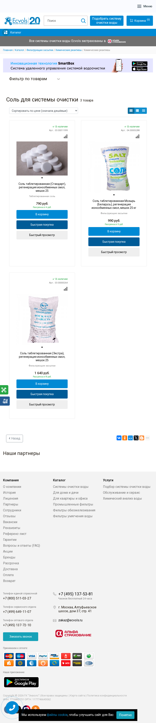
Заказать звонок (21, 636)
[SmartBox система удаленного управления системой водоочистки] (78, 65)
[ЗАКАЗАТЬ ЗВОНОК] (12, 707)
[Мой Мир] (130, 437)
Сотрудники (12, 510)
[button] (131, 111)
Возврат (9, 581)
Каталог (15, 32)
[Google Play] (21, 682)
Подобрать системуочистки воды (106, 21)
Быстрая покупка (42, 224)
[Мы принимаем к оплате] (53, 660)
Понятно (125, 715)
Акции (8, 551)
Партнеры (10, 504)
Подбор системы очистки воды (127, 487)
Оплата (8, 575)
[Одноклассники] (124, 437)
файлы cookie (57, 715)
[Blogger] (141, 437)
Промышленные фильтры (73, 504)
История (9, 493)
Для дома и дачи (65, 493)
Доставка (10, 569)
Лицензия (10, 498)
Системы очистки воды (71, 487)
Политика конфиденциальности (107, 695)
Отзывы (9, 516)
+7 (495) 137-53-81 (75, 594)
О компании (12, 487)
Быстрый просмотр (42, 235)
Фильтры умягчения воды (73, 516)
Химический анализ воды (122, 498)
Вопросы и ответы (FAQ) (21, 545)
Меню (147, 6)
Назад (15, 438)
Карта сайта (77, 695)
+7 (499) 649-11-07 (17, 612)
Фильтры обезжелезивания (74, 510)
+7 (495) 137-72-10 (17, 625)
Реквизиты (11, 528)
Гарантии (9, 540)
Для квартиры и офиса (70, 498)
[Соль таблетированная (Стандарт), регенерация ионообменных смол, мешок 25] (42, 158)
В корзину (42, 214)
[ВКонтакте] (119, 437)
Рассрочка (11, 563)
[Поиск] (83, 21)
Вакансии (10, 522)
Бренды (9, 557)
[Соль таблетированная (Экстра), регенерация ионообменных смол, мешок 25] (42, 319)
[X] (136, 437)
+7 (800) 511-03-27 (17, 598)
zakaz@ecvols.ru (70, 620)
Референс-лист (14, 534)
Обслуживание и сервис (121, 493)
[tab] (42, 177)
